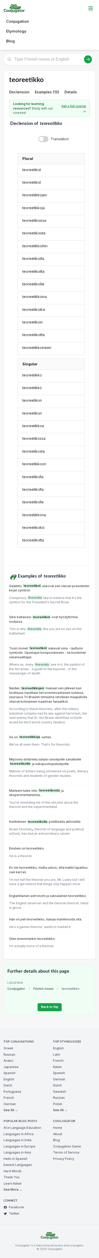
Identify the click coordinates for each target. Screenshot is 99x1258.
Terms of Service (66, 1152)
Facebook (16, 1207)
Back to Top (49, 1007)
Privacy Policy (63, 1159)
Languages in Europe (19, 1146)
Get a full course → (73, 108)
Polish (57, 1104)
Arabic (8, 1060)
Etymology (16, 31)
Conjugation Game (67, 1146)
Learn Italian (13, 1183)
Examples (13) (47, 92)
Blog (10, 41)
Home (57, 1128)
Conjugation (17, 21)
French (9, 1098)
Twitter (14, 1213)
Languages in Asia (17, 1152)
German (10, 1104)
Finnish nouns (43, 989)
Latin (56, 1054)
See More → (13, 1189)
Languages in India (17, 1140)
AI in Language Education (22, 1128)
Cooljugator (16, 989)
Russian (9, 1054)
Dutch (8, 1085)
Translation (60, 139)
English (9, 1079)
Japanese (11, 1067)
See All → (11, 1110)
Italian (57, 1067)
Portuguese (12, 1091)
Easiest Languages (18, 1165)
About (57, 1134)
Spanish (9, 1073)
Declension (19, 92)
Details (70, 92)
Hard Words (13, 1171)
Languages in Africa (19, 1134)
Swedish (59, 1091)
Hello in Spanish (15, 1159)
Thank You (12, 1177)
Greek (8, 1048)
